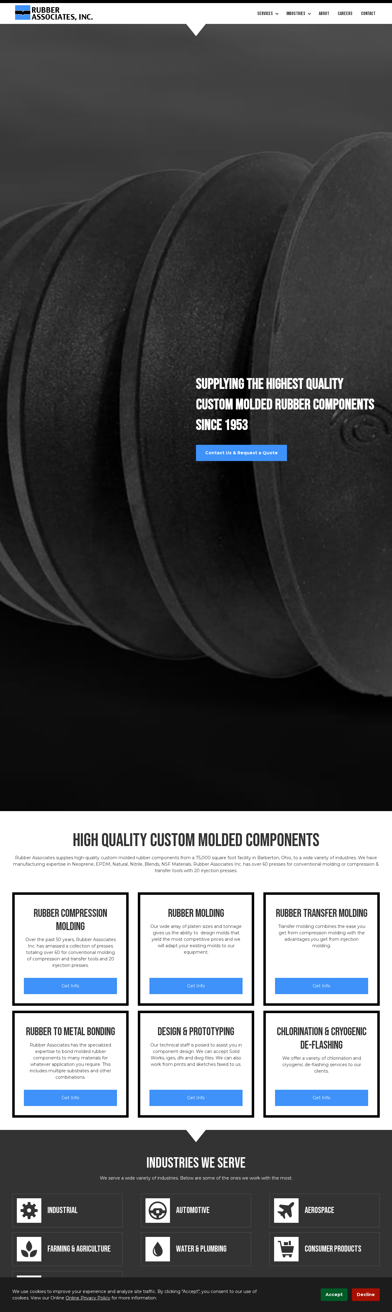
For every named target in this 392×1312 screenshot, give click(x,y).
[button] (267, 14)
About (324, 14)
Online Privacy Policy (88, 1298)
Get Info (70, 986)
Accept (334, 1294)
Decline (366, 1294)
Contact (368, 14)
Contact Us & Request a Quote (241, 453)
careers (345, 14)
